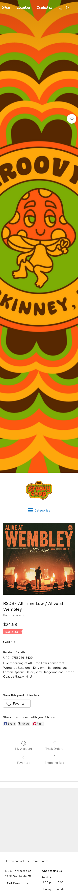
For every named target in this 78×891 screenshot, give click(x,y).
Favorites (23, 763)
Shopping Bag (54, 763)
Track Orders (54, 749)
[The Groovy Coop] (39, 490)
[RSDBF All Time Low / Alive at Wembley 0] (39, 559)
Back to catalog (14, 615)
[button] (17, 704)
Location (23, 7)
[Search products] (71, 118)
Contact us (44, 7)
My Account (23, 749)
